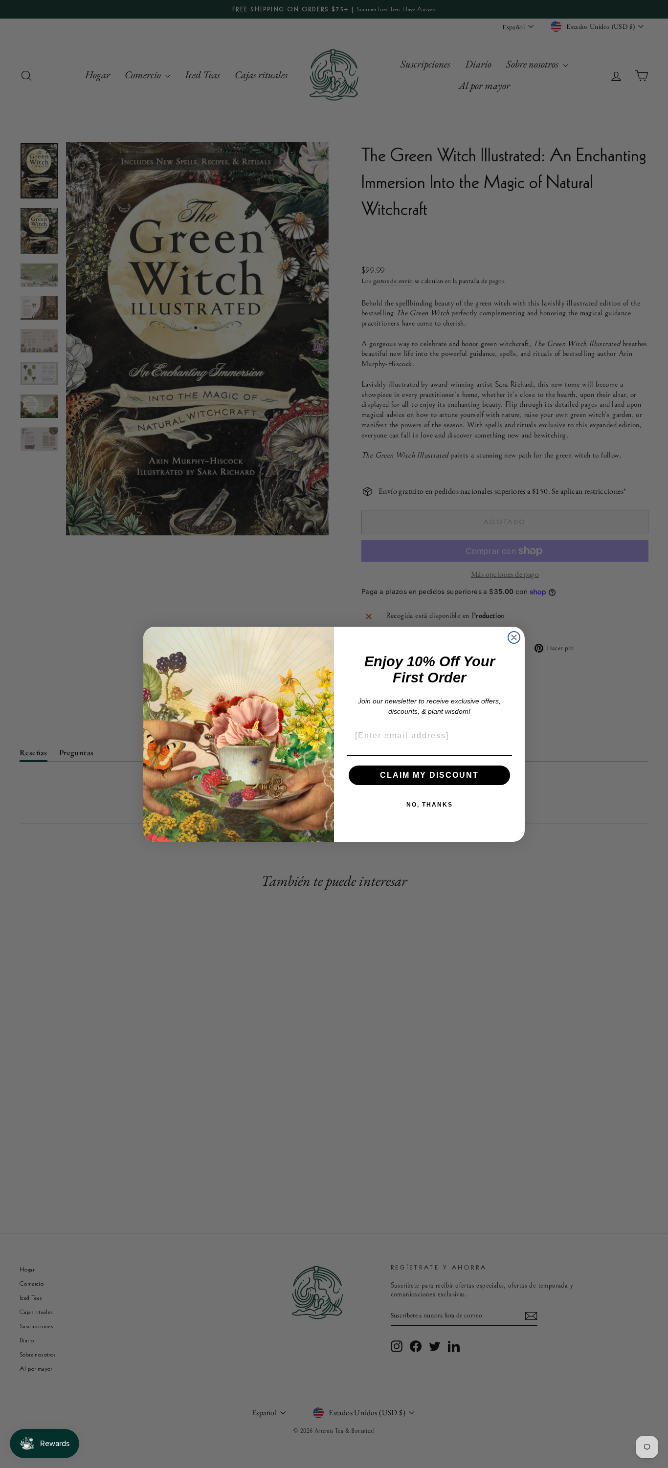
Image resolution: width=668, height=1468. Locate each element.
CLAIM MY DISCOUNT (429, 775)
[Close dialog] (514, 637)
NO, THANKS (429, 804)
